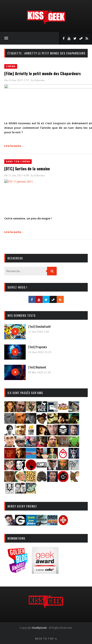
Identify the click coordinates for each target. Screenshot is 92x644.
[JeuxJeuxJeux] (31, 524)
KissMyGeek (39, 628)
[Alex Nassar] (20, 410)
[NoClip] (31, 469)
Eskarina (39, 80)
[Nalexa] (9, 469)
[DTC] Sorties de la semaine (27, 168)
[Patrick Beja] (63, 469)
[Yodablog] (31, 492)
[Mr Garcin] (73, 457)
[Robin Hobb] (9, 480)
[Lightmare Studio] (73, 445)
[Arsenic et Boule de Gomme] (31, 410)
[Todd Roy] (52, 480)
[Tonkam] (63, 480)
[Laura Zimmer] (41, 445)
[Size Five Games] (31, 480)
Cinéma (11, 66)
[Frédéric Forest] (20, 434)
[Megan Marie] (52, 457)
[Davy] (20, 422)
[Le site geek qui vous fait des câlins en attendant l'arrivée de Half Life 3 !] (46, 23)
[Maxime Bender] (41, 457)
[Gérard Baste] (41, 434)
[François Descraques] (9, 434)
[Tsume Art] (9, 492)
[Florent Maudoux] (73, 422)
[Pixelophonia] (73, 469)
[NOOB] (41, 469)
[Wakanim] (20, 492)
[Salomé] (20, 480)
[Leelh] (63, 445)
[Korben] (20, 445)
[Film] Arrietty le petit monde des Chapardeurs (42, 73)
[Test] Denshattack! (39, 326)
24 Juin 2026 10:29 (39, 352)
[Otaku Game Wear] (63, 524)
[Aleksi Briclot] (9, 410)
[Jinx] (63, 434)
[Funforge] (31, 434)
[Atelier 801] (41, 410)
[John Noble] (73, 434)
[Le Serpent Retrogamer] (41, 524)
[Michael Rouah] (63, 457)
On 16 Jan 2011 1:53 (17, 80)
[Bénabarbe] (52, 410)
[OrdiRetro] (52, 524)
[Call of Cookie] (63, 410)
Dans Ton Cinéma (18, 161)
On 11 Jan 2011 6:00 (17, 175)
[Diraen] (41, 422)
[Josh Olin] (9, 445)
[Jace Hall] (52, 434)
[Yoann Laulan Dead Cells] (31, 445)
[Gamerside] (20, 524)
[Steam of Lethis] (41, 480)
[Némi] (20, 469)
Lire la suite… (14, 146)
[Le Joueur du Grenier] (52, 445)
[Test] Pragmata (37, 347)
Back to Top (45, 638)
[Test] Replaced (37, 367)
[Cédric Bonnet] (9, 422)
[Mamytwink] (20, 457)
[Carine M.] (73, 410)
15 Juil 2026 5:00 (38, 332)
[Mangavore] (31, 457)
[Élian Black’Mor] (52, 422)
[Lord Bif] (9, 457)
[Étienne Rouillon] (63, 422)
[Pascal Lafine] (52, 469)
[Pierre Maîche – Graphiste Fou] (9, 524)
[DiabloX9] (31, 422)
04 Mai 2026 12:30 (39, 372)
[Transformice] (73, 480)
